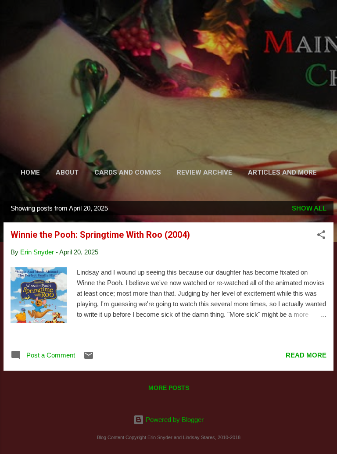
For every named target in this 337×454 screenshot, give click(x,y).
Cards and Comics (127, 172)
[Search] (324, 17)
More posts (168, 387)
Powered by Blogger (174, 419)
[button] (321, 236)
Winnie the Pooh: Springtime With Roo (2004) (100, 234)
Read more (306, 355)
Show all (309, 208)
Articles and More (282, 172)
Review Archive (204, 172)
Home (30, 172)
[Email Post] (88, 358)
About (67, 172)
